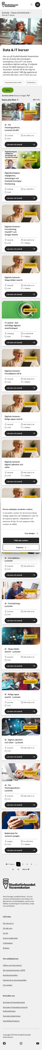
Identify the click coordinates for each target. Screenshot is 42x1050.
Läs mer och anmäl (14, 144)
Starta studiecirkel (10, 938)
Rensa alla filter (9, 99)
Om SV (5, 933)
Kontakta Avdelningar (12, 1016)
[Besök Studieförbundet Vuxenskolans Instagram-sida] (21, 1044)
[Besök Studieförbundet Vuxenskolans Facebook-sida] (4, 1044)
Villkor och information (12, 965)
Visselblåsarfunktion (11, 1021)
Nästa (25, 869)
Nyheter (6, 948)
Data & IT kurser (8, 15)
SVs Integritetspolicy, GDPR (14, 970)
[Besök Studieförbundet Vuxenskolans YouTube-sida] (37, 1044)
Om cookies (7, 985)
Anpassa (19, 547)
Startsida (5, 12)
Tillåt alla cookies (21, 540)
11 (13, 869)
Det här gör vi (8, 923)
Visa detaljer (30, 533)
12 (18, 869)
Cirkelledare (8, 943)
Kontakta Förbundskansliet (14, 1002)
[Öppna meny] (37, 4)
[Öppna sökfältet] (31, 4)
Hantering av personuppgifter (15, 980)
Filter (7, 90)
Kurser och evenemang (20, 12)
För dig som (7, 928)
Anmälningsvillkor (10, 975)
